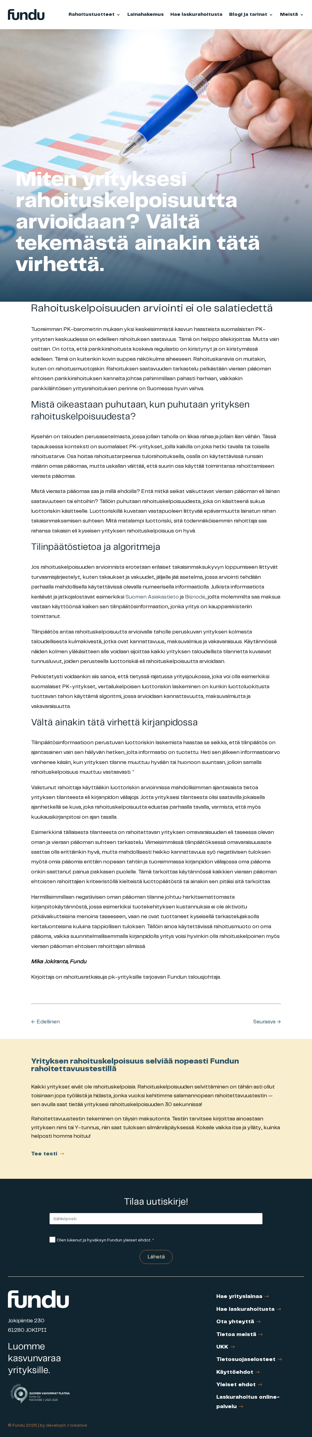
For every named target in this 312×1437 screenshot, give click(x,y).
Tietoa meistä (236, 1334)
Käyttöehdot (234, 1372)
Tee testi (44, 1154)
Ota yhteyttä (235, 1321)
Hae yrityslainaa (239, 1296)
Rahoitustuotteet (92, 14)
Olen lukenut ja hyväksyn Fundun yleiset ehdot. (105, 1240)
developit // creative (66, 1425)
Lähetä (156, 1257)
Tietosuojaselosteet (245, 1359)
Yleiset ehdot (236, 1384)
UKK (222, 1347)
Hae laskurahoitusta (196, 14)
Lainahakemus (145, 14)
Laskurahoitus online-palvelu (248, 1401)
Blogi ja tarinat (248, 14)
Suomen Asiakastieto (152, 597)
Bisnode (195, 597)
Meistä (289, 14)
